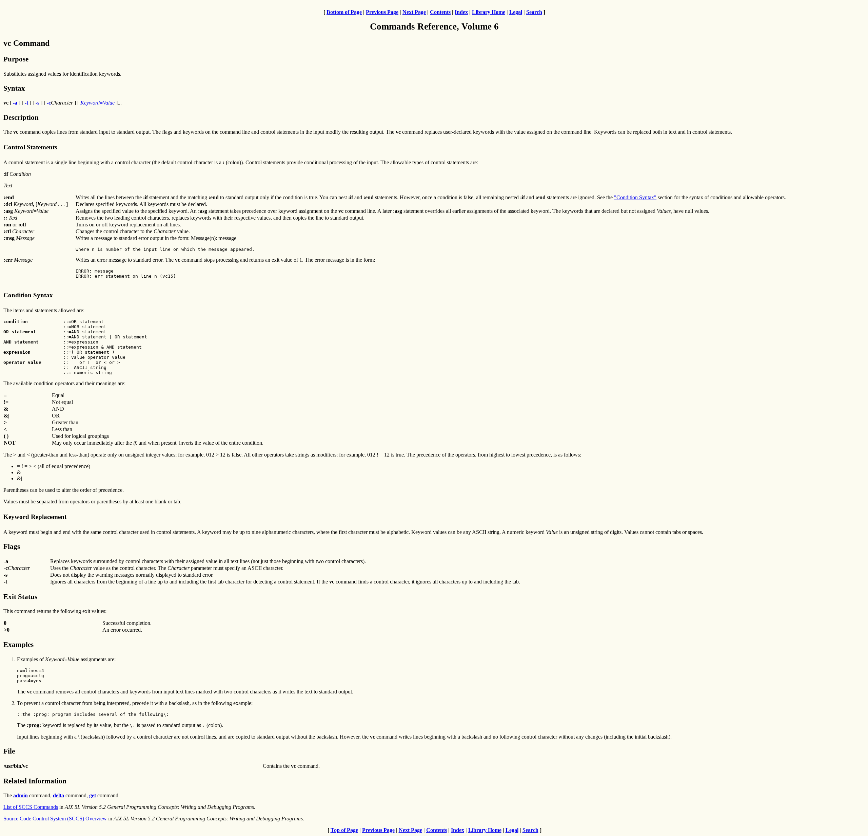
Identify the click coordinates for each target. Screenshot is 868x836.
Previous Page (382, 12)
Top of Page (344, 830)
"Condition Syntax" (635, 197)
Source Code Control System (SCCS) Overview (55, 818)
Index (461, 12)
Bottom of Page (344, 12)
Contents (440, 12)
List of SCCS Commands (30, 807)
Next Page (414, 12)
